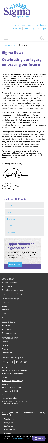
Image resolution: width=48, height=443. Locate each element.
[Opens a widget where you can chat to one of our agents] (39, 439)
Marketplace (16, 29)
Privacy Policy (9, 429)
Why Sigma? (8, 278)
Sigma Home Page (9, 45)
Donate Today (29, 29)
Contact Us (8, 426)
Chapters (31, 25)
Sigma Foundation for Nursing (13, 290)
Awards (5, 341)
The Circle (11, 219)
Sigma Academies (9, 333)
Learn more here (19, 439)
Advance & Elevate (10, 337)
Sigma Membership (9, 282)
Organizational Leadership (12, 294)
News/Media (9, 422)
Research (5, 349)
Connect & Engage (10, 298)
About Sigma (41, 29)
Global (9, 225)
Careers (5, 345)
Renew (17, 25)
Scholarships (7, 353)
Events (9, 212)
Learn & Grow (8, 321)
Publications (7, 329)
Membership (41, 25)
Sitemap (7, 433)
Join (23, 25)
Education (6, 325)
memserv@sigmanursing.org (12, 381)
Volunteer (11, 232)
